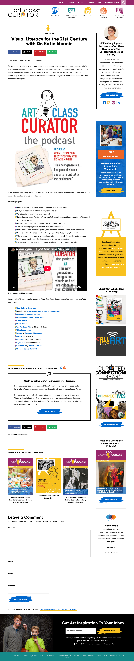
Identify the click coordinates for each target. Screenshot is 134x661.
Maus (19, 336)
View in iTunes (49, 411)
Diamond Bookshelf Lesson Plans (30, 317)
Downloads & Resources (119, 17)
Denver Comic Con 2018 (27, 349)
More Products (111, 424)
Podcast (81, 2)
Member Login (111, 2)
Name (11, 561)
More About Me (111, 95)
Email (11, 573)
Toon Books (22, 321)
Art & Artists (55, 16)
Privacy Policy (80, 656)
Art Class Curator (24, 12)
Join (99, 2)
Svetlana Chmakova (33, 333)
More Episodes (111, 500)
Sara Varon (22, 324)
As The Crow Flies (24, 327)
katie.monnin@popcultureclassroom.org (43, 311)
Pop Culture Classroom (26, 308)
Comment (12, 527)
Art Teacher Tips (87, 16)
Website (11, 586)
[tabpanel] (111, 548)
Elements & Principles (104, 17)
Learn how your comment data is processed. (58, 609)
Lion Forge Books (24, 330)
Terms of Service (95, 656)
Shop (91, 2)
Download (111, 190)
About (61, 2)
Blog (71, 2)
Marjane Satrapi (35, 346)
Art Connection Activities (71, 17)
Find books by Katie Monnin (28, 314)
